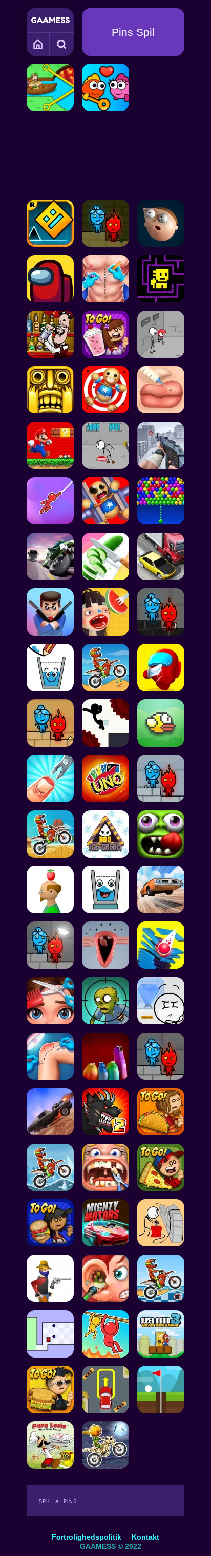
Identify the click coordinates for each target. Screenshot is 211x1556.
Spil (45, 1501)
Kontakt (145, 1537)
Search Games (62, 44)
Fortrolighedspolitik (86, 1537)
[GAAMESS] (50, 20)
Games (38, 44)
